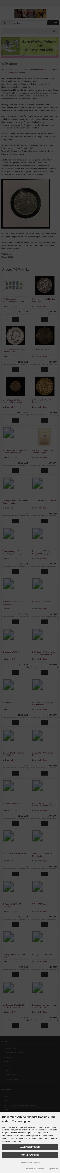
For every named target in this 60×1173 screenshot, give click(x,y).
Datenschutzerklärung (34, 1169)
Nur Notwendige (30, 1155)
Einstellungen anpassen (31, 1162)
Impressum (53, 1169)
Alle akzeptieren (30, 1147)
